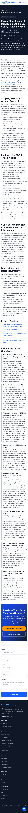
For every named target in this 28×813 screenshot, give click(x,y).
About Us (3, 774)
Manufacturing (4, 758)
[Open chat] (24, 809)
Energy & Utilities (5, 764)
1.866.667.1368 (8, 716)
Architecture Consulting (7, 743)
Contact (3, 782)
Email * (3, 649)
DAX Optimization (5, 731)
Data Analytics (4, 737)
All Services (4, 723)
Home (2, 10)
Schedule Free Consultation (14, 628)
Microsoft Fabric (5, 734)
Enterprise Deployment (6, 740)
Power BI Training (5, 746)
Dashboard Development (7, 729)
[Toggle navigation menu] (25, 2)
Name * (3, 642)
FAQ (2, 792)
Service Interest (5, 672)
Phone (3, 664)
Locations (3, 777)
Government (4, 761)
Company (3, 657)
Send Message (14, 694)
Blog (7, 10)
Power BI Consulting (6, 726)
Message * (4, 679)
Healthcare (4, 753)
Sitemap (3, 798)
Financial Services (5, 755)
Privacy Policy (4, 795)
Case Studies (4, 789)
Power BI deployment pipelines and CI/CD (15, 338)
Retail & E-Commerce (6, 767)
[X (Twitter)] (14, 808)
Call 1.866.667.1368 (14, 634)
